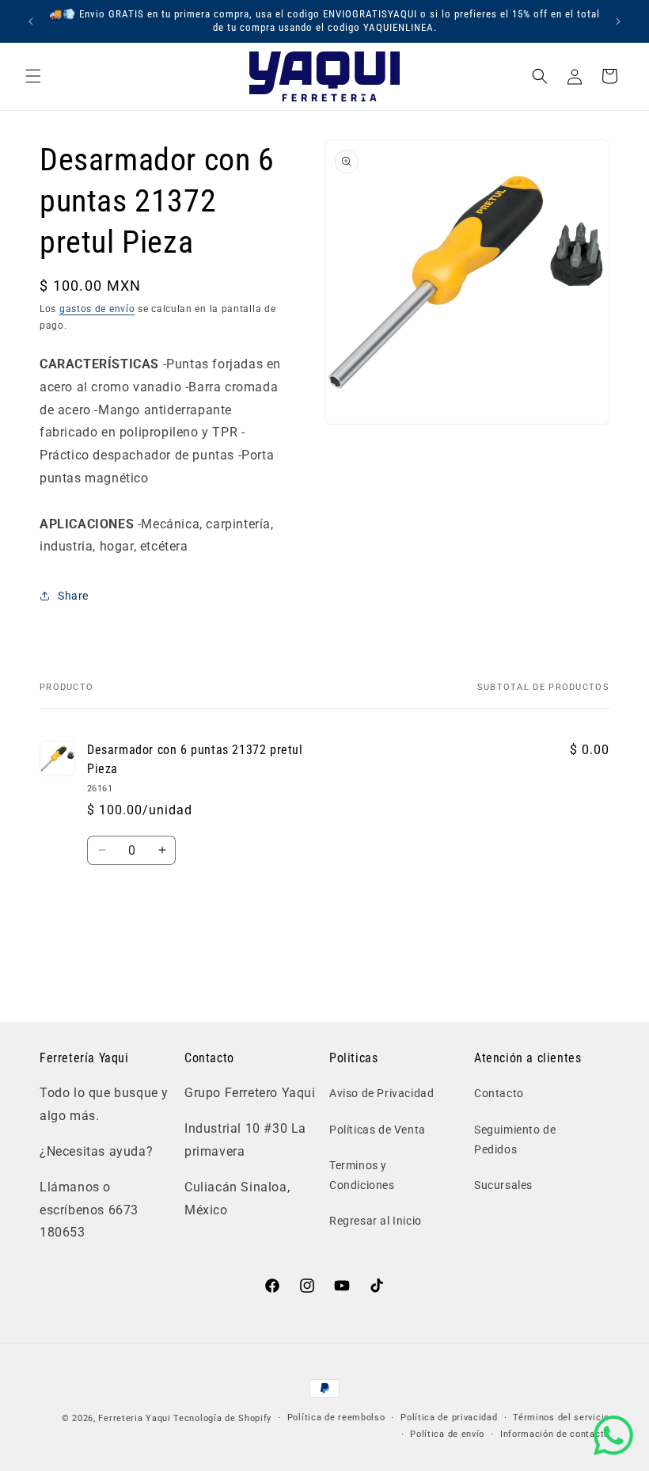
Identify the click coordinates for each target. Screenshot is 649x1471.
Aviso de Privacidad (381, 1093)
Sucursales (503, 1185)
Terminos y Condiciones (362, 1175)
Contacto (499, 1093)
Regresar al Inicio (375, 1220)
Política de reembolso (336, 1417)
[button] (33, 76)
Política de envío (447, 1434)
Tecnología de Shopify (222, 1418)
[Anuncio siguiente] (618, 21)
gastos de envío (97, 308)
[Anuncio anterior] (30, 21)
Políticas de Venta (377, 1129)
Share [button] (73, 595)
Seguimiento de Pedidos (515, 1139)
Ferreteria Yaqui (135, 1418)
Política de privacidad (448, 1417)
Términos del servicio (561, 1417)
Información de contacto (554, 1434)
